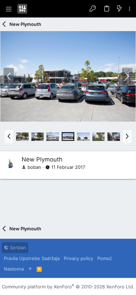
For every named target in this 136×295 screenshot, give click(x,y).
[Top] (30, 269)
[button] (9, 8)
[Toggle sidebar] (129, 8)
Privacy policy (78, 258)
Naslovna (14, 269)
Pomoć (104, 258)
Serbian (17, 247)
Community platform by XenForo (68, 286)
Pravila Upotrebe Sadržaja (32, 258)
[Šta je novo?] (119, 9)
